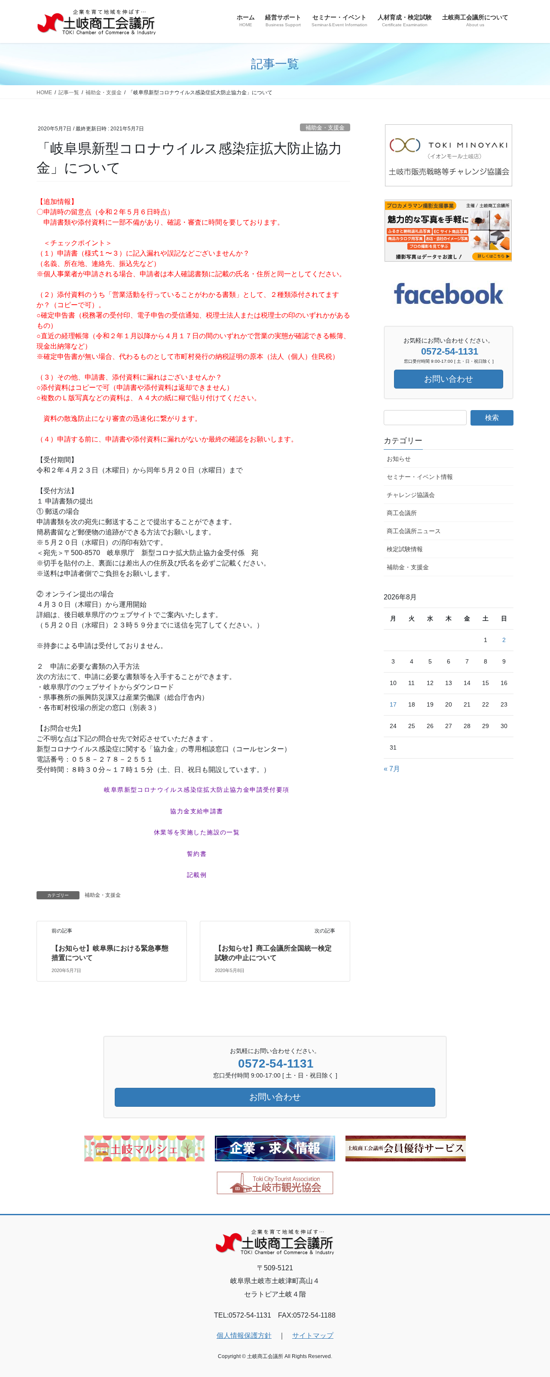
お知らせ (399, 458)
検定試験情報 (405, 549)
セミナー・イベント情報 (420, 476)
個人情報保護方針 (244, 1335)
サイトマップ (312, 1335)
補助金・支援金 (325, 127)
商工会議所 (402, 512)
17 (393, 704)
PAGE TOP (529, 1328)
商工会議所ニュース (414, 531)
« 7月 (392, 768)
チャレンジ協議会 (411, 494)
